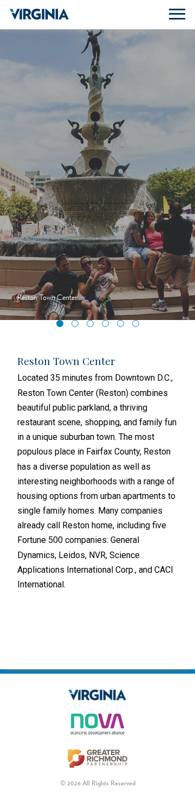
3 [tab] (92, 326)
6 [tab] (138, 326)
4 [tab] (107, 326)
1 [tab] (62, 326)
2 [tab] (77, 326)
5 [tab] (123, 326)
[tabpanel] (97, 171)
